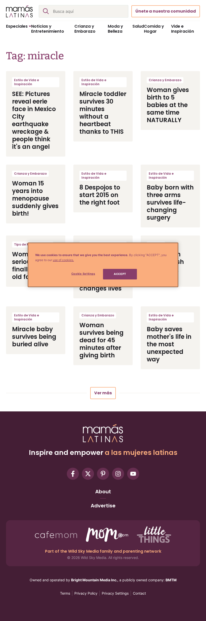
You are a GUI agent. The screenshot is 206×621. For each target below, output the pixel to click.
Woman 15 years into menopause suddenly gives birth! (35, 198)
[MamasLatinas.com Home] (19, 11)
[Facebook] (73, 474)
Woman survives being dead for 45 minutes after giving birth (101, 340)
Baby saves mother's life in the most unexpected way (169, 344)
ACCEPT (120, 274)
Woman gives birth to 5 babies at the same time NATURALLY (168, 105)
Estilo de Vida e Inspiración (26, 82)
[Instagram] (118, 474)
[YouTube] (133, 474)
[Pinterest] (103, 474)
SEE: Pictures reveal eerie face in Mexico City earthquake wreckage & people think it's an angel (34, 120)
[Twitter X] (88, 474)
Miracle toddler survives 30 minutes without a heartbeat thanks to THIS (102, 113)
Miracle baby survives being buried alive (34, 336)
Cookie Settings (83, 273)
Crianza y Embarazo (165, 80)
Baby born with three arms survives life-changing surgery (170, 202)
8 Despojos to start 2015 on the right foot (99, 195)
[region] (103, 265)
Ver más (103, 393)
